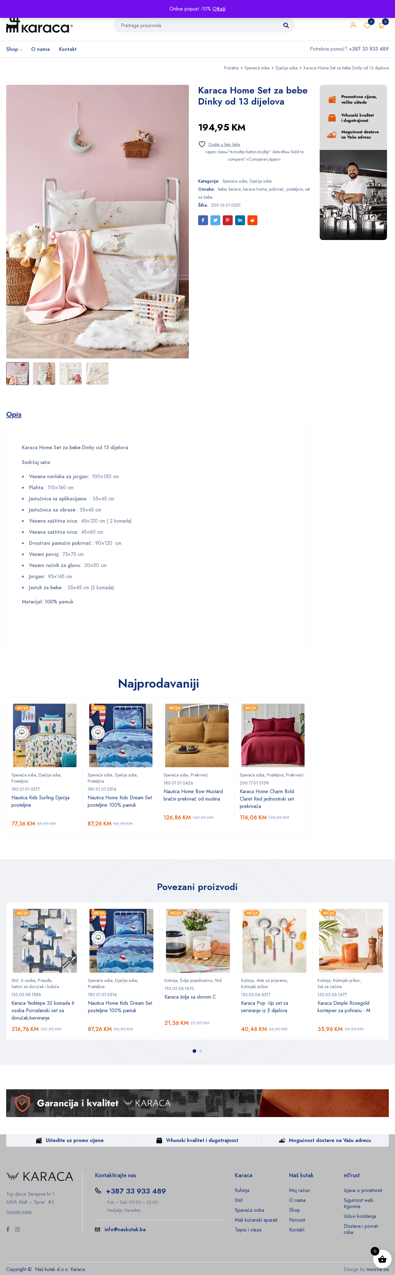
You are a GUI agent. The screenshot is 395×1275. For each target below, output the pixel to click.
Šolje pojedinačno (196, 980)
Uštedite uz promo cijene (75, 1140)
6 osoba (28, 980)
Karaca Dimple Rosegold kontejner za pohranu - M (344, 1007)
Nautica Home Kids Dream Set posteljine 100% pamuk (120, 801)
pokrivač (276, 189)
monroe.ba (378, 1269)
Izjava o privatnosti (363, 1190)
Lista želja (371, 21)
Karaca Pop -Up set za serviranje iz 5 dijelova (264, 1007)
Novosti (297, 1219)
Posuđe (44, 980)
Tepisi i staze (248, 1229)
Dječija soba (286, 68)
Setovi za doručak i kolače (35, 986)
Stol (14, 980)
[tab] (14, 414)
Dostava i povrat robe (361, 1229)
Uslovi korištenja (360, 1216)
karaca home (254, 189)
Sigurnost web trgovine (358, 1203)
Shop (294, 1210)
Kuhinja (170, 980)
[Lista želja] (219, 144)
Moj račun (299, 1190)
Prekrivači (199, 775)
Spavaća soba (257, 68)
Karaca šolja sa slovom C (190, 996)
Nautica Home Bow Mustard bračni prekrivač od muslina (193, 795)
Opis (14, 414)
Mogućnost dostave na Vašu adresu (330, 1140)
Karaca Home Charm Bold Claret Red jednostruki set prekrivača (267, 799)
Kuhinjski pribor (254, 986)
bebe (222, 189)
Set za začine (330, 986)
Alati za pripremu (271, 980)
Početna (231, 68)
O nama (297, 1200)
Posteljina (19, 781)
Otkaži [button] (219, 8)
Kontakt (296, 1229)
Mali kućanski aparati (256, 1219)
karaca (235, 189)
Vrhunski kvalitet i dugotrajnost (202, 1140)
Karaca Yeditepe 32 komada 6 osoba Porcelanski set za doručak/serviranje (42, 1010)
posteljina (294, 189)
